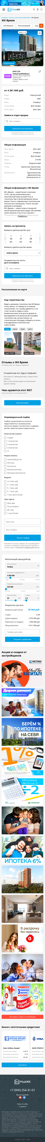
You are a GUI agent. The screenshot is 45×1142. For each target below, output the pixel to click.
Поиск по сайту (22, 1104)
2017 (30, 329)
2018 (22, 329)
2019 (15, 329)
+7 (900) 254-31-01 (22, 1090)
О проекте (22, 1106)
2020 (7, 329)
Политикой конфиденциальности (27, 548)
